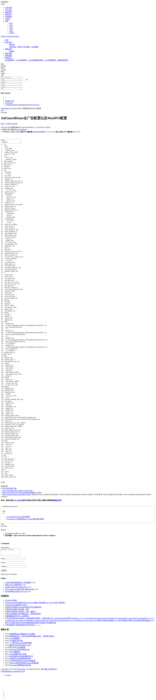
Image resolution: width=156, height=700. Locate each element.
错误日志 (37, 59)
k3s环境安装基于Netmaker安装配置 (22, 661)
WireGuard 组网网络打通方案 (20, 665)
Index (11, 31)
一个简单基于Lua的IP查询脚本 (20, 643)
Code (11, 29)
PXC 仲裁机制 (14, 652)
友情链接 (8, 17)
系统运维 (8, 49)
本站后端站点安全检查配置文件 (21, 656)
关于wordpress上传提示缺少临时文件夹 (19, 589)
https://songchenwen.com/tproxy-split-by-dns (18, 490)
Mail (10, 23)
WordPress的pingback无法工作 (16, 587)
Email (3, 562)
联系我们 (8, 14)
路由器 (23, 46)
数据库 (11, 51)
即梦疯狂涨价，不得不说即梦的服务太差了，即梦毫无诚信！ (32, 636)
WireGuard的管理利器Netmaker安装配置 (24, 663)
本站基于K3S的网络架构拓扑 (20, 658)
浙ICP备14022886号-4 (49, 669)
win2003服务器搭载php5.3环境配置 (18, 582)
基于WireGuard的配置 (17, 647)
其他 (6, 21)
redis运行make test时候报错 (18, 517)
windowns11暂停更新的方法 (19, 649)
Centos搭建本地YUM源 (17, 654)
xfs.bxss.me (9, 103)
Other (7, 108)
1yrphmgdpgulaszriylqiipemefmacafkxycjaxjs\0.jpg (22, 105)
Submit (4, 570)
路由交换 (8, 42)
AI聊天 (7, 19)
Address (4, 566)
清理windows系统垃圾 (13, 585)
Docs (11, 25)
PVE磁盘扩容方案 (16, 641)
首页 (6, 40)
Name (3, 558)
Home (3, 108)
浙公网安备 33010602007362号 (14, 671)
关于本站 (8, 10)
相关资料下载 (11, 488)
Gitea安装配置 (14, 638)
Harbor (11, 33)
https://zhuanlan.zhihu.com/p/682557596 (16, 494)
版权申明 (8, 12)
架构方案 (8, 53)
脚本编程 (8, 56)
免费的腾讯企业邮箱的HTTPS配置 (22, 634)
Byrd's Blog (17, 500)
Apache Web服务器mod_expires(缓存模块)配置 (25, 519)
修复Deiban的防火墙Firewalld (20, 645)
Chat (11, 27)
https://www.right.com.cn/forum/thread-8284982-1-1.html (22, 492)
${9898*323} (9, 101)
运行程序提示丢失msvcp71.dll (16, 591)
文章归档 (8, 8)
